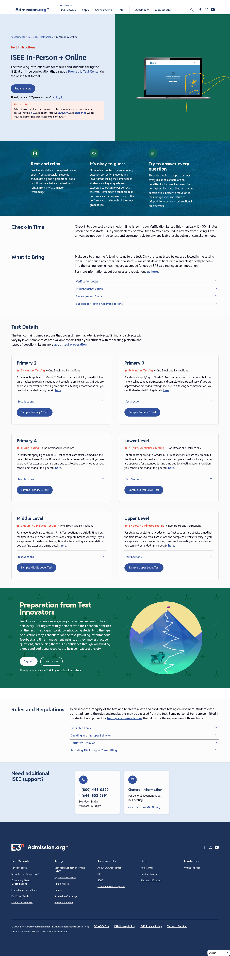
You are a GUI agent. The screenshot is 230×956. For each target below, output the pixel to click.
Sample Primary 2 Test (34, 412)
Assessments (18, 36)
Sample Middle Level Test (36, 567)
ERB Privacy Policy (124, 926)
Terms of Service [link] (177, 926)
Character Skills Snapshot (111, 886)
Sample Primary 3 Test (142, 412)
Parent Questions (64, 902)
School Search (19, 867)
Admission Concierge (66, 896)
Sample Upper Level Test (144, 567)
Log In (59, 97)
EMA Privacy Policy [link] (151, 926)
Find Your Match (20, 896)
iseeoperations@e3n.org (144, 807)
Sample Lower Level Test (144, 490)
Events (58, 890)
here (58, 390)
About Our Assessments (110, 867)
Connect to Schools (21, 902)
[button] (32, 10)
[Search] (192, 10)
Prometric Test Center (83, 71)
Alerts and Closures (151, 880)
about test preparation (70, 344)
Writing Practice (192, 867)
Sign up (28, 661)
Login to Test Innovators (66, 670)
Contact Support (150, 873)
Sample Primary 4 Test (34, 490)
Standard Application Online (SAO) (70, 869)
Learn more (51, 661)
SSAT (60, 112)
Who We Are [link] (101, 926)
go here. (153, 272)
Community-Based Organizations (21, 882)
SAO (66, 112)
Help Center (147, 867)
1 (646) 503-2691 (93, 796)
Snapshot (80, 112)
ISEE (30, 36)
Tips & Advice (62, 883)
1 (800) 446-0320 (94, 790)
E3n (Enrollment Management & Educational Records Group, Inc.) (54, 926)
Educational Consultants (24, 890)
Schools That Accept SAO (25, 873)
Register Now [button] (23, 88)
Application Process (65, 877)
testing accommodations (124, 718)
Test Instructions (44, 36)
